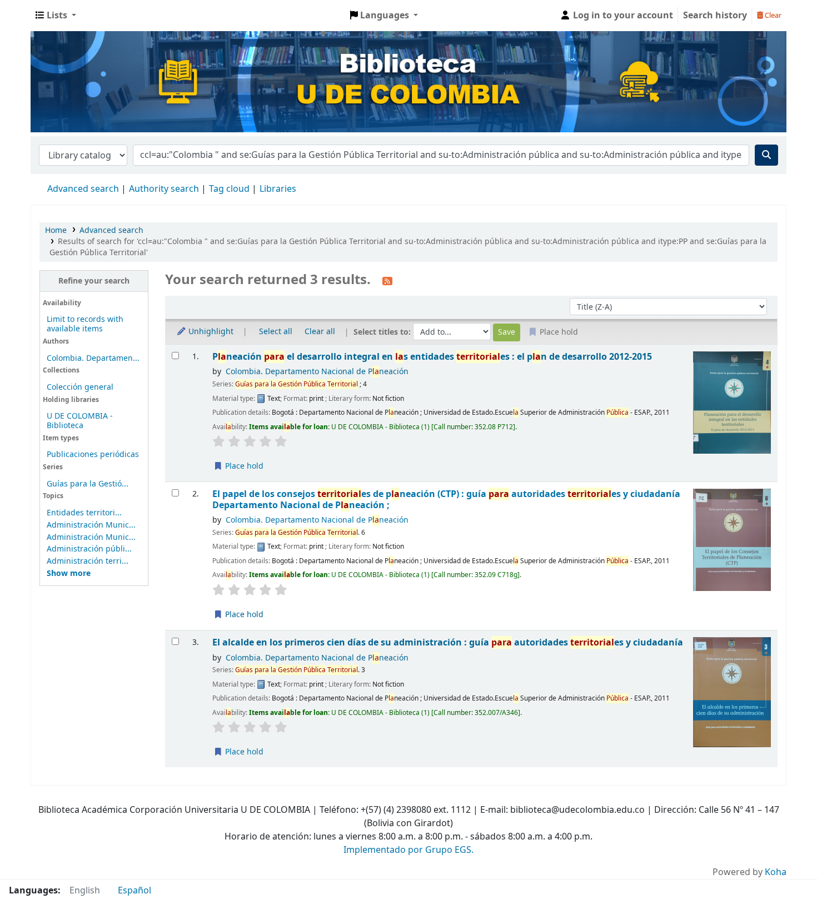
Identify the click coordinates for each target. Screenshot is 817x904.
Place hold (243, 466)
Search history (715, 15)
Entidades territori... (84, 513)
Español (134, 890)
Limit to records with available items (85, 324)
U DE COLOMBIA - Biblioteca (80, 420)
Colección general (80, 387)
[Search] (766, 155)
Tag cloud (229, 189)
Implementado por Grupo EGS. (408, 850)
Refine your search (93, 281)
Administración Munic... (91, 525)
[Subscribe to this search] (387, 280)
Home (56, 230)
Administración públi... (89, 549)
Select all (275, 331)
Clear (772, 15)
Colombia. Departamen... (93, 358)
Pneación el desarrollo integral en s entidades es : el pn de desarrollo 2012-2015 (432, 356)
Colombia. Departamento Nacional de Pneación (317, 372)
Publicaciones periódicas (93, 454)
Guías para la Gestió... (87, 484)
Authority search (164, 189)
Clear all (320, 331)
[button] (56, 15)
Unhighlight (209, 331)
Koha (775, 872)
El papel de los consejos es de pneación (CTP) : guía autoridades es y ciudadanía (446, 499)
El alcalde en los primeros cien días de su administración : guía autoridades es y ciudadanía (447, 642)
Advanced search (83, 189)
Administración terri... (87, 561)
